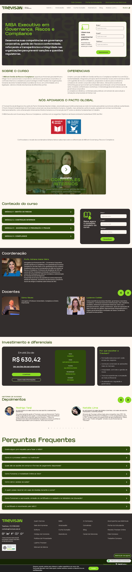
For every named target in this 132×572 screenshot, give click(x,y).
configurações (37, 570)
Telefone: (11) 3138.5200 (10, 526)
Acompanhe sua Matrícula (116, 2)
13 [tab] (83, 428)
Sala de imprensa (41, 525)
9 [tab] (73, 332)
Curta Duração (79, 8)
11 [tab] (79, 332)
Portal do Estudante (94, 2)
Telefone (105, 41)
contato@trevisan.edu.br (11, 529)
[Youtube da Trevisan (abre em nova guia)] (17, 534)
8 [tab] (70, 332)
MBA (69, 8)
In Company (88, 521)
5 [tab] (62, 332)
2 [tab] (53, 332)
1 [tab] (50, 332)
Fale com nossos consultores (120, 560)
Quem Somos (39, 521)
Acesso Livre (111, 8)
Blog (101, 8)
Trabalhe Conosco (115, 538)
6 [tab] (65, 332)
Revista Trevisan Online (117, 530)
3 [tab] (56, 332)
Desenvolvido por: (109, 564)
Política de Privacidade (43, 538)
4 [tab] (59, 332)
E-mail (104, 33)
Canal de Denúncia (90, 534)
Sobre (48, 8)
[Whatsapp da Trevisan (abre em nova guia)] (22, 534)
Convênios (87, 525)
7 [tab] (67, 332)
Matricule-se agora (122, 555)
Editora (37, 530)
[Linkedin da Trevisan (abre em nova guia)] (8, 534)
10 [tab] (76, 332)
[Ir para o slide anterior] (121, 293)
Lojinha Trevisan (40, 543)
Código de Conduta (41, 534)
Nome (104, 25)
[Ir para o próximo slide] (128, 293)
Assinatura (92, 8)
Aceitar (93, 568)
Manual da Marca (41, 547)
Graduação (59, 8)
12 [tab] (82, 332)
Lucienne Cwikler (94, 298)
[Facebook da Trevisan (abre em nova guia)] (12, 534)
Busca (125, 8)
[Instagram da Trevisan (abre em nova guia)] (3, 534)
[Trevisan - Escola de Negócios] (16, 7)
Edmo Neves (27, 298)
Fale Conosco (76, 2)
